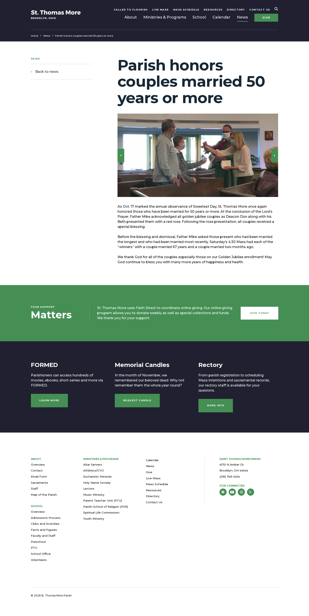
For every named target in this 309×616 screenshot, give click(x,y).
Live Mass (160, 9)
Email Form (39, 476)
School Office (41, 553)
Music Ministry (93, 494)
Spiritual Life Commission (101, 512)
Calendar (221, 17)
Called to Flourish (131, 9)
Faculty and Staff (43, 535)
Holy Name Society (97, 482)
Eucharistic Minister (97, 476)
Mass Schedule (186, 9)
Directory (236, 9)
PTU (34, 547)
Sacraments (39, 482)
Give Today (259, 313)
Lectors (88, 488)
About (130, 17)
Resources (213, 9)
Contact (37, 470)
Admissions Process (46, 517)
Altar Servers (92, 464)
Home (34, 35)
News (242, 17)
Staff (34, 488)
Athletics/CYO (93, 470)
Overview (38, 464)
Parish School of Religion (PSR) (105, 506)
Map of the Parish (44, 494)
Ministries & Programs (164, 17)
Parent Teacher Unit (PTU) (102, 500)
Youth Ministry (93, 518)
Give (266, 17)
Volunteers (39, 560)
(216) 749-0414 (229, 476)
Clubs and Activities (45, 523)
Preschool (38, 541)
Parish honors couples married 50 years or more (84, 35)
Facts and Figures (44, 529)
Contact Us (259, 9)
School (199, 17)
